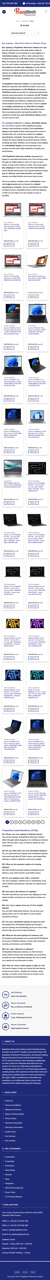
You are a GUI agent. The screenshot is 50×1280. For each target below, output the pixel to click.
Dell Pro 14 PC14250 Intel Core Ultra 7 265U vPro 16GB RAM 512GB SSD (12, 227)
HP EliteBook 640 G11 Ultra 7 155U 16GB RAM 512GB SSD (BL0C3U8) (12, 485)
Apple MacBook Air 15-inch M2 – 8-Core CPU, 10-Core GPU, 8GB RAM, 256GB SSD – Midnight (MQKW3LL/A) (12, 694)
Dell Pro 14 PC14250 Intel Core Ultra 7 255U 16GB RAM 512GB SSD (36, 227)
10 (38, 822)
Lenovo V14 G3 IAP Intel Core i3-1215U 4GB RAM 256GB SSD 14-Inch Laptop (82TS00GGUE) (37, 796)
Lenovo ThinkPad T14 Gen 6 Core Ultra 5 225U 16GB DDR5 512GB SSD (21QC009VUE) (37, 382)
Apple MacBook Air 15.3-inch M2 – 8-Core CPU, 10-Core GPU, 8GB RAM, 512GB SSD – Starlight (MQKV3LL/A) (13, 642)
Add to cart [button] (9, 244)
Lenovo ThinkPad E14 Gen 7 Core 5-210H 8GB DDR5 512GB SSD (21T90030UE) (12, 434)
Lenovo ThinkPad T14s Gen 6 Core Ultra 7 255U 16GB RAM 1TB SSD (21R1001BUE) (37, 331)
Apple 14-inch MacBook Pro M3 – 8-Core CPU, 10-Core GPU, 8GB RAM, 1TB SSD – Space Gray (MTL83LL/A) (12, 590)
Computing (25, 21)
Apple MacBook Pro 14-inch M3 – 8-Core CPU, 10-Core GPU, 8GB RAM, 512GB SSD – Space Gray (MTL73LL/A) (37, 590)
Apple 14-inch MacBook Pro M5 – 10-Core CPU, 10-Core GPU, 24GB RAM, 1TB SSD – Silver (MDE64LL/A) (36, 487)
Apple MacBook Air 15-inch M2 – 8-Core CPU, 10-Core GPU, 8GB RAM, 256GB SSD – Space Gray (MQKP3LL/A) (37, 642)
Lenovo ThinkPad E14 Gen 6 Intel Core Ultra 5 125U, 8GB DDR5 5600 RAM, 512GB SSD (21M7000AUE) (36, 745)
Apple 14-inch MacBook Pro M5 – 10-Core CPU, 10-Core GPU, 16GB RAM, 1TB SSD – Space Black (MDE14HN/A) (36, 539)
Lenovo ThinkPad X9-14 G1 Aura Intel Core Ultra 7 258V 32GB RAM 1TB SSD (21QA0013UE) (12, 331)
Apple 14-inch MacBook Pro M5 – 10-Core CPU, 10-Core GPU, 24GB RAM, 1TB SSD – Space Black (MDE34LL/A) (12, 539)
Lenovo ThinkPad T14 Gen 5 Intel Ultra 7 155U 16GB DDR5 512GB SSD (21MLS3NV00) (12, 382)
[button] (4, 12)
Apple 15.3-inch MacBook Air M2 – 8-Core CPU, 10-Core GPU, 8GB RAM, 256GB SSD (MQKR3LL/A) (37, 694)
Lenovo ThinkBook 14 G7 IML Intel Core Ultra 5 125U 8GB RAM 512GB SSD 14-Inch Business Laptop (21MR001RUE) (13, 797)
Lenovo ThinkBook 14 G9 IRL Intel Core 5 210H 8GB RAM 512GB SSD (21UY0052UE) (37, 434)
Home (18, 21)
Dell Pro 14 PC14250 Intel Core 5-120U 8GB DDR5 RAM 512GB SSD (12, 278)
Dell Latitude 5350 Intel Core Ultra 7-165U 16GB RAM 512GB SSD (37, 278)
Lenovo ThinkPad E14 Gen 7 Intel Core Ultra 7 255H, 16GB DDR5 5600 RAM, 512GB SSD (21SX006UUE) (13, 745)
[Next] (43, 822)
